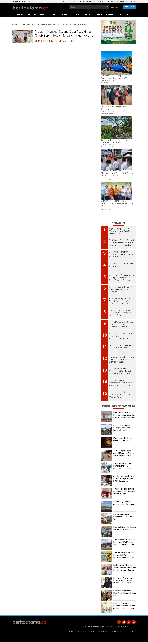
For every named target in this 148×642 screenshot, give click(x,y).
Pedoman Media (116, 626)
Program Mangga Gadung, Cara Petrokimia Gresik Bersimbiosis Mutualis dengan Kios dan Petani (65, 35)
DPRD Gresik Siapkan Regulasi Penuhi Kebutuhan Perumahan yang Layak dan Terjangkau (124, 416)
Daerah (43, 41)
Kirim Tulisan (129, 7)
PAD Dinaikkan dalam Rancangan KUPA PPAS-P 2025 (123, 516)
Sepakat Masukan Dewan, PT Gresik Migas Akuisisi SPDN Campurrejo (123, 478)
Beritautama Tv (27, 1)
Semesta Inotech (129, 631)
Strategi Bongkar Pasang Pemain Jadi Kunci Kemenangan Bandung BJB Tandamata (124, 556)
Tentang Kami (87, 626)
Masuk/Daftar (116, 7)
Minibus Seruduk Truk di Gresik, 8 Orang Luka (122, 439)
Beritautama (16, 1)
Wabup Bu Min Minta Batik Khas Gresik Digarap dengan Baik (124, 593)
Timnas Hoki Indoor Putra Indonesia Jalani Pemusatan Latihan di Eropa (124, 491)
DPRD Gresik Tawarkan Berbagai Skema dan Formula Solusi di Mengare (124, 427)
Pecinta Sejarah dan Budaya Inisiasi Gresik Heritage (124, 528)
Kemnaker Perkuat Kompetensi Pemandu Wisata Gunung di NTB (114, 77)
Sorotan (58, 41)
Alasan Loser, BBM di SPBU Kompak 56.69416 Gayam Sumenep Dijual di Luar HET (124, 542)
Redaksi (96, 626)
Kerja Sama (104, 626)
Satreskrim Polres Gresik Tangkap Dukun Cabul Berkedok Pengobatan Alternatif (117, 141)
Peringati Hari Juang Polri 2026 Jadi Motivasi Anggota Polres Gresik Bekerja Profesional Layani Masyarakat (117, 173)
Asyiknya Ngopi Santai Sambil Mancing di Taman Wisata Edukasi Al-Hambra (123, 453)
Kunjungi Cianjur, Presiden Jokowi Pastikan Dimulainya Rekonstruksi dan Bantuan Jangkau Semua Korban (124, 569)
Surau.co (132, 1)
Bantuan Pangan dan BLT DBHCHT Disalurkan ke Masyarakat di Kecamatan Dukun (117, 203)
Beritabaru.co (63, 1)
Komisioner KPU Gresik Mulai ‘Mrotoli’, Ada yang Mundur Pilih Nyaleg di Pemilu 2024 (123, 581)
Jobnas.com (124, 1)
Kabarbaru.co (73, 1)
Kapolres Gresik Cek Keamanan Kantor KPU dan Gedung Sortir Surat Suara (124, 605)
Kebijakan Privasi (129, 626)
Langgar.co (115, 1)
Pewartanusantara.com (100, 1)
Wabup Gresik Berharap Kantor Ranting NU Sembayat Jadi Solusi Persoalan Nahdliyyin (122, 467)
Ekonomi (50, 41)
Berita (37, 41)
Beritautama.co (87, 631)
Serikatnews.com (85, 1)
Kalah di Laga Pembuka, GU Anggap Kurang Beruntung (124, 503)
